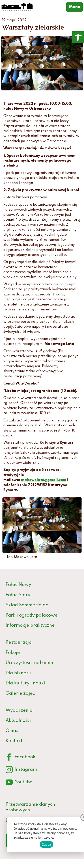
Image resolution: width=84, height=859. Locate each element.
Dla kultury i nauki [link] (25, 683)
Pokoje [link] (13, 653)
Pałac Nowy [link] (18, 585)
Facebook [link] (20, 758)
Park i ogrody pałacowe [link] (32, 615)
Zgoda (46, 844)
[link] (78, 37)
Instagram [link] (21, 770)
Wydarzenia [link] (19, 710)
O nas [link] (12, 731)
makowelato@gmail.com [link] (43, 480)
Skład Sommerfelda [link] (27, 605)
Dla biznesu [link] (18, 673)
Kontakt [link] (14, 741)
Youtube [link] (19, 783)
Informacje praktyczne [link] (30, 625)
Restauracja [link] (19, 642)
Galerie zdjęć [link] (20, 693)
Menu (76, 7)
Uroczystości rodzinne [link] (29, 663)
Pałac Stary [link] (18, 595)
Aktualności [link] (18, 720)
